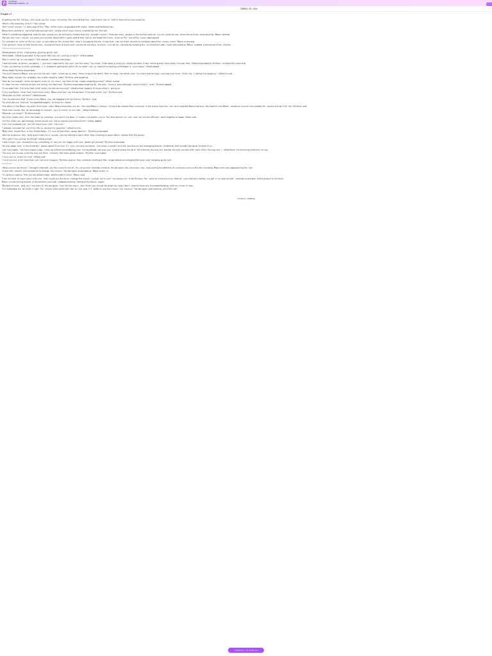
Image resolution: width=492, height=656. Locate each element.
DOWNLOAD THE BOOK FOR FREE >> (246, 651)
